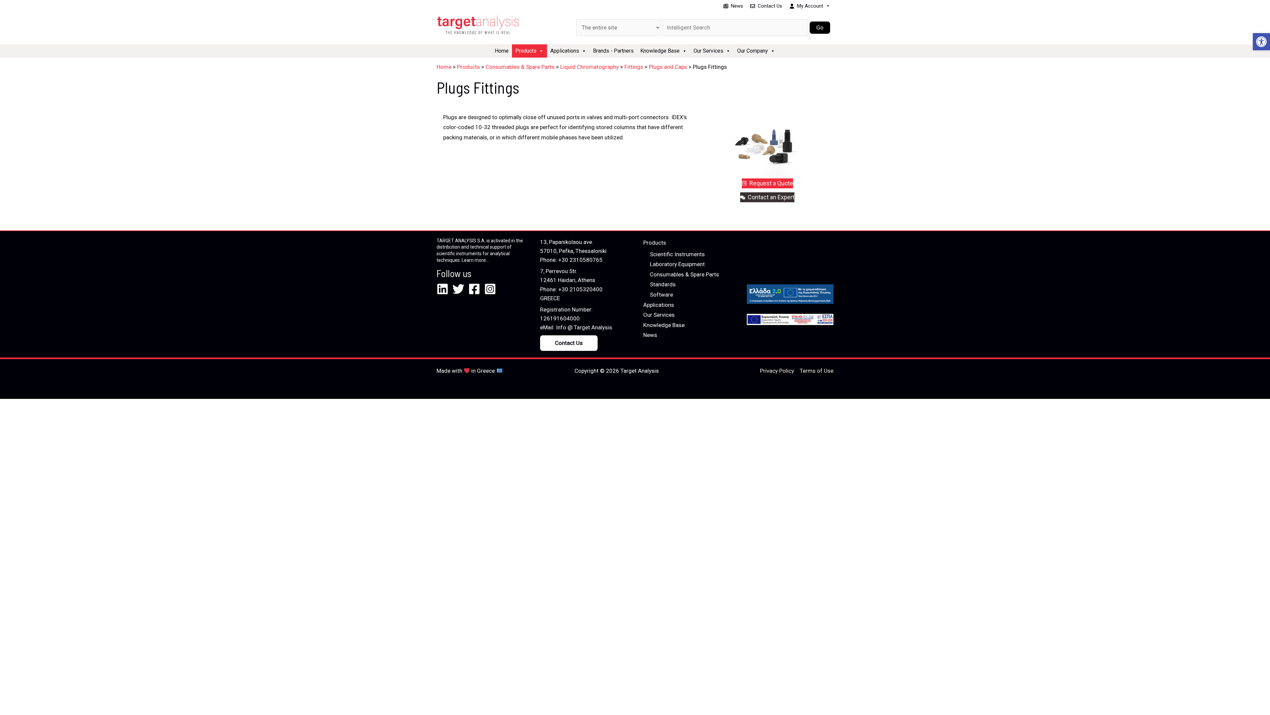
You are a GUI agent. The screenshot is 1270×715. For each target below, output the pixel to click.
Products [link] (525, 51)
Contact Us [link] (770, 6)
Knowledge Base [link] (660, 51)
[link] (1261, 41)
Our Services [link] (708, 51)
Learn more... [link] (475, 260)
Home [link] (502, 51)
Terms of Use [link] (816, 370)
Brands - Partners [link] (613, 51)
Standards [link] (663, 284)
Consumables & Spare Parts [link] (684, 274)
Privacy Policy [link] (777, 370)
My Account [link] (810, 6)
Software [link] (661, 294)
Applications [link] (564, 51)
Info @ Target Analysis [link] (584, 327)
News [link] (737, 6)
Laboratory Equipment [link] (677, 264)
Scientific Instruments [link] (677, 254)
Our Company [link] (752, 51)
